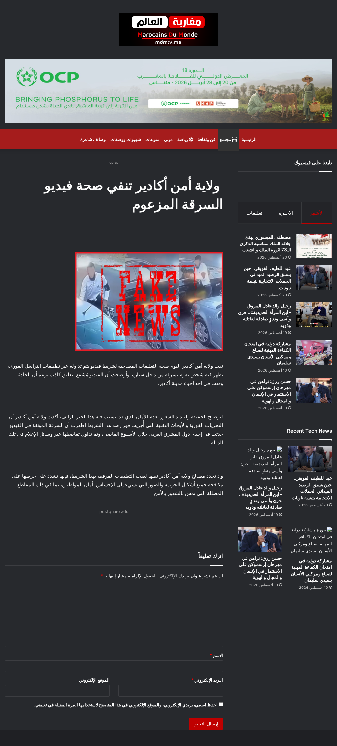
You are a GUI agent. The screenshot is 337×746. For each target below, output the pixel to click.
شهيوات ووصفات (125, 139)
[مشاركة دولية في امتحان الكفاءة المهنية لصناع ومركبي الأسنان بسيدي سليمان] (314, 352)
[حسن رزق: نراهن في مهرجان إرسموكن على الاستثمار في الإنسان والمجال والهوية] (314, 390)
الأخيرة (286, 213)
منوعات (152, 139)
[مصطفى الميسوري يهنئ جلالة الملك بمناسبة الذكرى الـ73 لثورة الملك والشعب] (314, 246)
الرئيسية (249, 139)
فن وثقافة (206, 139)
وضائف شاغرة (93, 139)
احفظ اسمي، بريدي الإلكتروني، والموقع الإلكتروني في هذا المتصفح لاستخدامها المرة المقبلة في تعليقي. (126, 704)
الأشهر (317, 213)
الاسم (216, 655)
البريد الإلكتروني (207, 680)
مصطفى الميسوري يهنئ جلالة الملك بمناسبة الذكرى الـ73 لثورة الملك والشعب (265, 243)
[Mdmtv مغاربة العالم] (168, 29)
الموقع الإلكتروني (94, 680)
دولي (168, 139)
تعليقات (254, 213)
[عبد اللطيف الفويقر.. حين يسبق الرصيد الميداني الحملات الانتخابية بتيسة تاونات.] (314, 277)
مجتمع (226, 139)
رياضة (183, 139)
